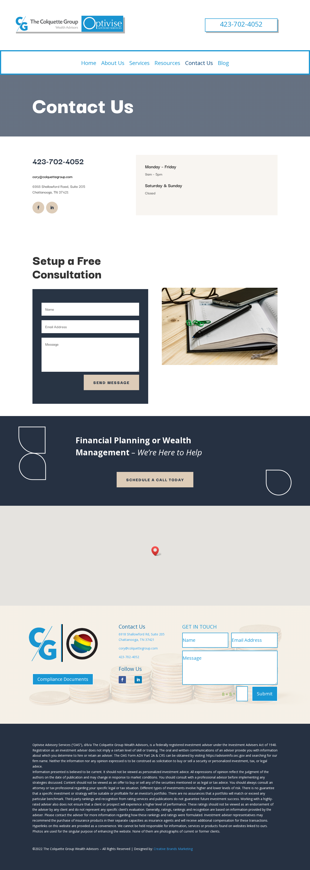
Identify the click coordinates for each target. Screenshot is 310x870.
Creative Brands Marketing (173, 849)
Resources (167, 63)
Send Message (111, 382)
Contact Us (199, 63)
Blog (223, 63)
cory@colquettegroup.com (138, 648)
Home (88, 63)
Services (139, 63)
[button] (156, 551)
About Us (112, 63)
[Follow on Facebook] (38, 207)
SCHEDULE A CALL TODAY (155, 479)
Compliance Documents (62, 679)
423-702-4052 (241, 24)
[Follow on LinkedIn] (52, 207)
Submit (265, 694)
